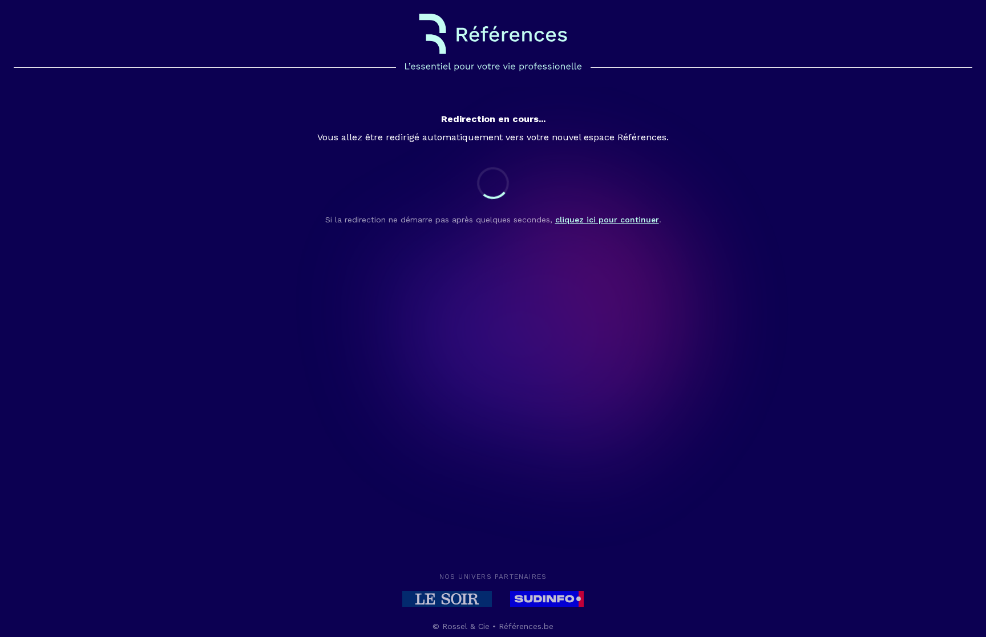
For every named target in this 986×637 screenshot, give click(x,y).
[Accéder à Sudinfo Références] (547, 599)
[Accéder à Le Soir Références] (447, 599)
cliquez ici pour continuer (607, 219)
